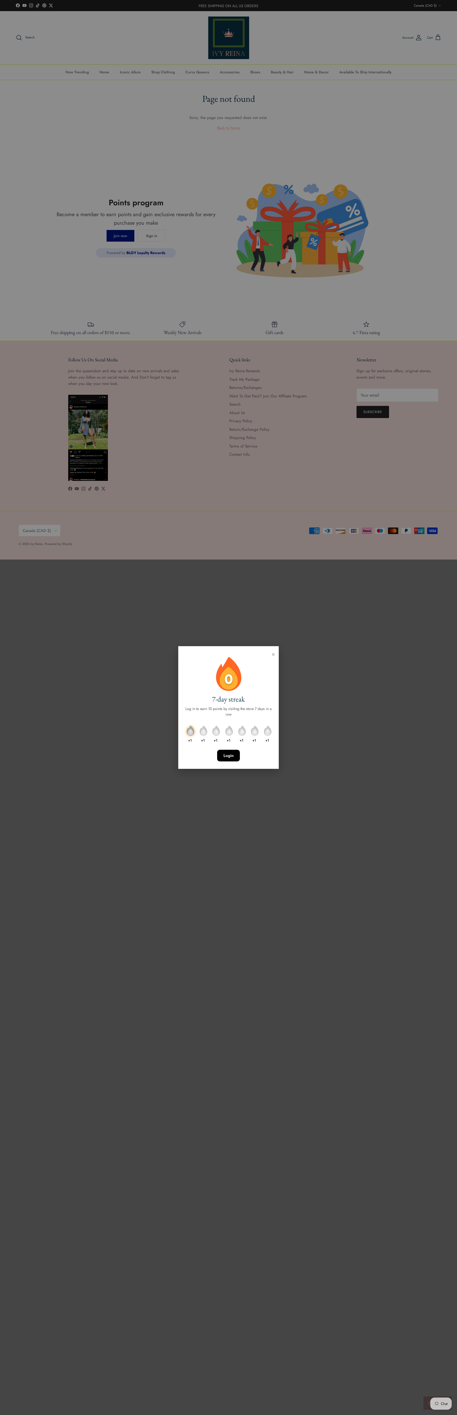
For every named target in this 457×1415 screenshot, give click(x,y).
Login (228, 755)
